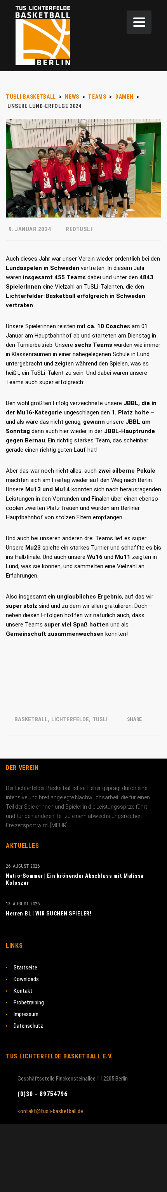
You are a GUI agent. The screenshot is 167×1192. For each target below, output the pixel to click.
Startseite (25, 967)
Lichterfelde (70, 719)
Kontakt (23, 990)
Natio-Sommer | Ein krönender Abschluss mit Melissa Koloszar (75, 879)
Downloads (26, 979)
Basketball (31, 719)
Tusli (100, 719)
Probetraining (29, 1002)
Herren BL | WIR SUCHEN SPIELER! (49, 913)
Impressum (26, 1014)
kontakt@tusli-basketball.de (50, 1111)
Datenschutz (28, 1025)
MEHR (58, 825)
